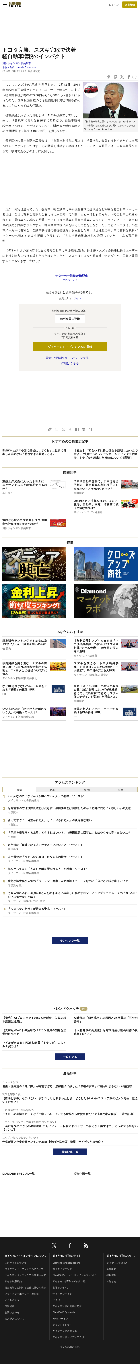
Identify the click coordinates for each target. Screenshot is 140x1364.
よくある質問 (12, 1300)
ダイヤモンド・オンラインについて (25, 1255)
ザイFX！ (57, 1300)
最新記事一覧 (70, 1152)
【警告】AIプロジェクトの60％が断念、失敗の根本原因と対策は (34, 1019)
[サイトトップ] (15, 4)
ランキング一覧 (70, 940)
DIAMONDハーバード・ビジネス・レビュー (76, 1275)
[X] (54, 1246)
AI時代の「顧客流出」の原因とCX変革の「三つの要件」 (106, 1019)
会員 (121, 790)
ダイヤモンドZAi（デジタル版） (70, 1281)
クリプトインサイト (63, 1324)
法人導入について (14, 1318)
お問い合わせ (12, 1312)
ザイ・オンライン (62, 1293)
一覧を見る (70, 1057)
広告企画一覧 (82, 1173)
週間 (87, 790)
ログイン (114, 4)
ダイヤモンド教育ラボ (64, 1331)
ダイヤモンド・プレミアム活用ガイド (25, 1275)
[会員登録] (129, 4)
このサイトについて (16, 1262)
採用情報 (111, 1275)
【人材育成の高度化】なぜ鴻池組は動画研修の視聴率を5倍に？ (106, 1032)
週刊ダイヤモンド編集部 (16, 63)
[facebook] (70, 1246)
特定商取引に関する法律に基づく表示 (25, 1287)
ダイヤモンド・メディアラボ (68, 1337)
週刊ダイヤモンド (62, 1269)
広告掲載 (9, 1306)
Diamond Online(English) (66, 1262)
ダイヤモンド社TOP (117, 1262)
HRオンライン (60, 1318)
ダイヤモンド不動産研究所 (67, 1306)
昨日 (53, 790)
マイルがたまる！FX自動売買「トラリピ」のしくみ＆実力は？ (34, 1044)
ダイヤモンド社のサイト (66, 1255)
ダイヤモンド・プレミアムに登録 (70, 347)
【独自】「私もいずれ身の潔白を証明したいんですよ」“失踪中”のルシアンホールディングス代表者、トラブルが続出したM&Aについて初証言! (106, 453)
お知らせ (111, 1281)
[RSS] (85, 1246)
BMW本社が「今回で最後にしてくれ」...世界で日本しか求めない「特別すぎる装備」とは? (34, 452)
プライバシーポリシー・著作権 (22, 1293)
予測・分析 (8, 67)
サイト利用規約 (13, 1281)
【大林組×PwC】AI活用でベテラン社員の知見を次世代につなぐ (34, 1032)
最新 (19, 790)
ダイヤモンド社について (120, 1255)
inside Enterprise (27, 67)
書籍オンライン (60, 1287)
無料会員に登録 (70, 319)
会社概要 (111, 1269)
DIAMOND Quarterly (63, 1312)
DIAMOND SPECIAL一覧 (18, 1173)
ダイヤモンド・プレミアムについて (24, 1269)
